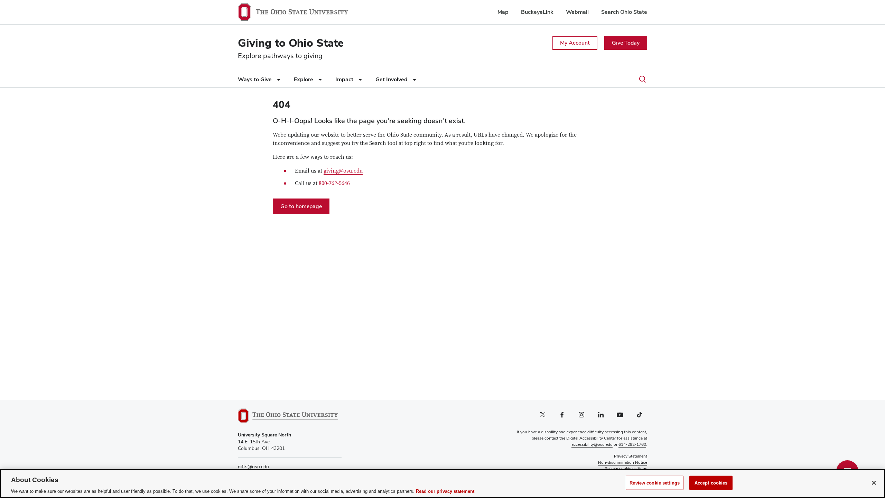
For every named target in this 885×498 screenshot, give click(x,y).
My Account (575, 42)
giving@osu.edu (343, 170)
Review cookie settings (655, 482)
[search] (642, 79)
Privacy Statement (630, 456)
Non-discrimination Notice (622, 462)
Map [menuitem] (503, 12)
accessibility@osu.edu (592, 444)
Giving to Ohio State (291, 43)
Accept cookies (711, 482)
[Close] (874, 482)
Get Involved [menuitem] (392, 79)
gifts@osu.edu (253, 466)
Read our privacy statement (445, 491)
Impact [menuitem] (345, 79)
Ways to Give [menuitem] (255, 79)
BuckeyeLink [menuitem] (537, 12)
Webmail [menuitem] (577, 12)
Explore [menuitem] (304, 79)
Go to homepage (301, 206)
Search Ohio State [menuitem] (624, 12)
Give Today (626, 42)
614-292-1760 (632, 444)
